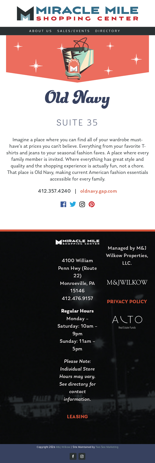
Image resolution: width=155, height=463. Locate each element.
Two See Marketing (106, 446)
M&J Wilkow (63, 446)
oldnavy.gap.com (98, 191)
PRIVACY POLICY (127, 301)
